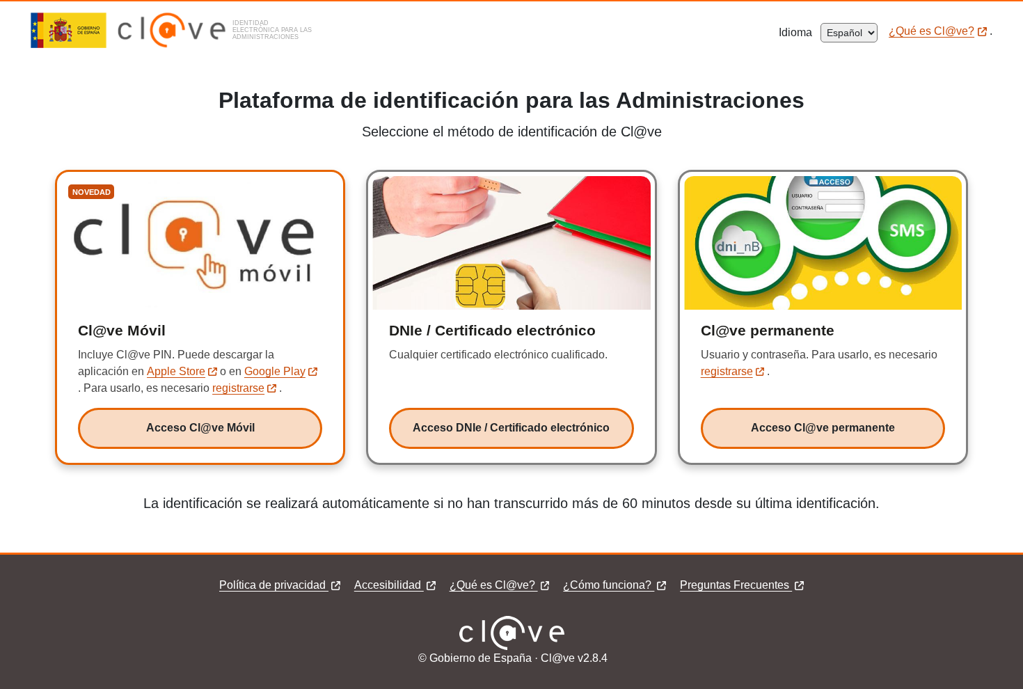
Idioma (799, 32)
